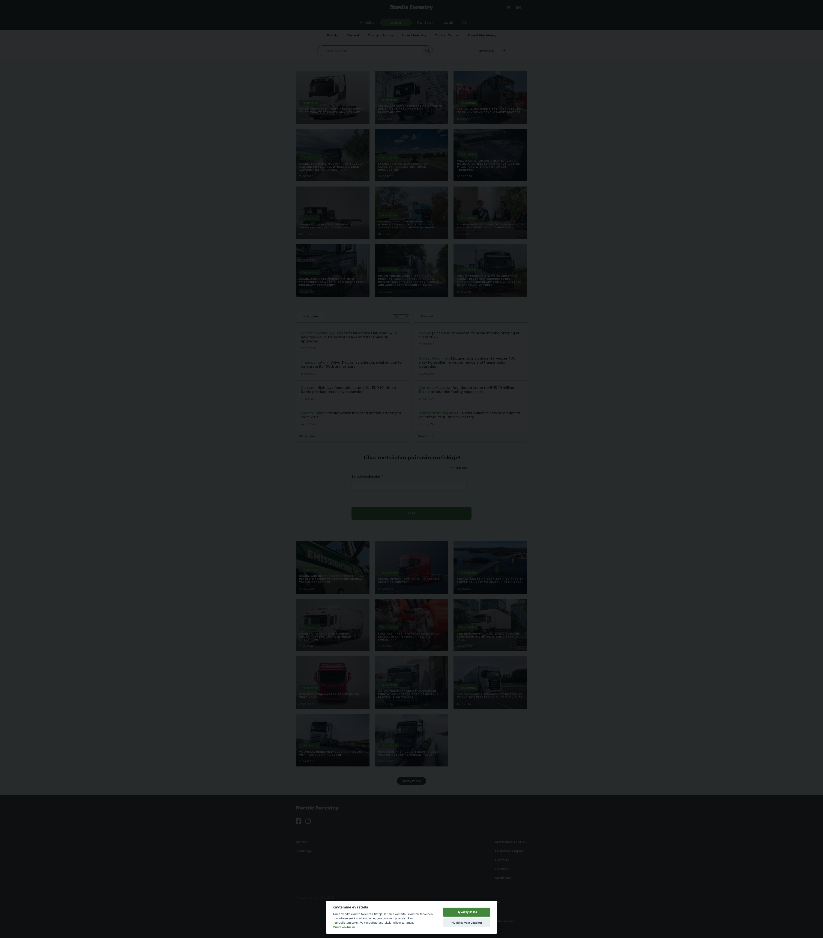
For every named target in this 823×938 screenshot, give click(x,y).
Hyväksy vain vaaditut (467, 922)
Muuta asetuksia (344, 927)
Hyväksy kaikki (467, 912)
